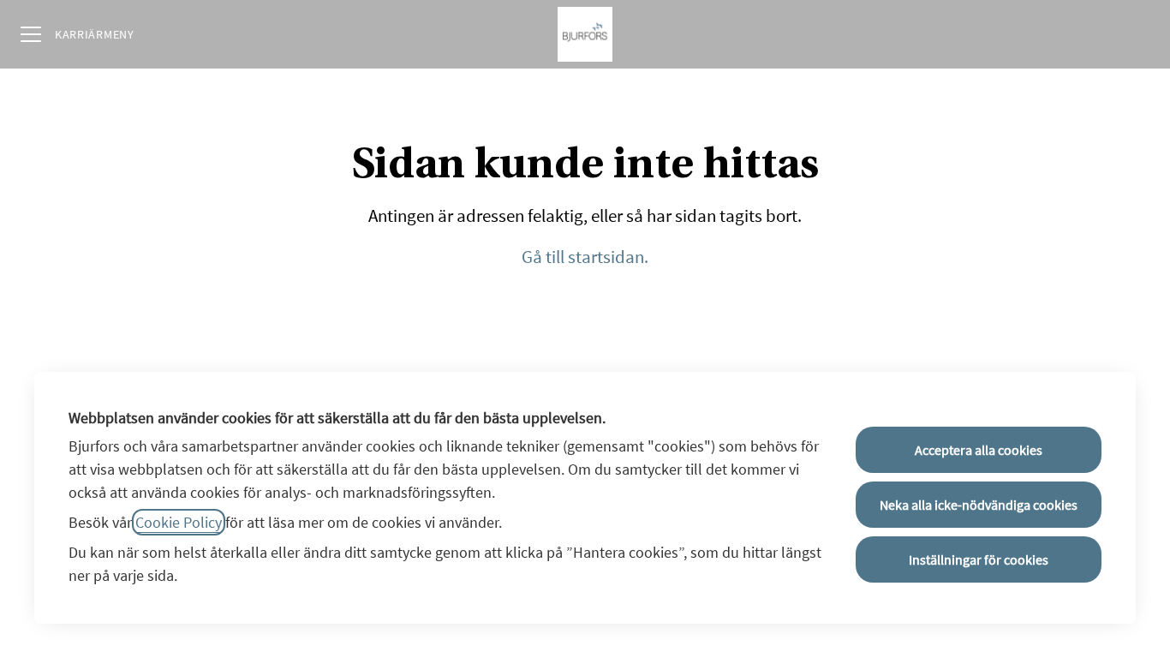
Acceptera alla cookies (978, 449)
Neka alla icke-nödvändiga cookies (978, 504)
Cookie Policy (178, 522)
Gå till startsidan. (585, 256)
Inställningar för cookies (978, 559)
